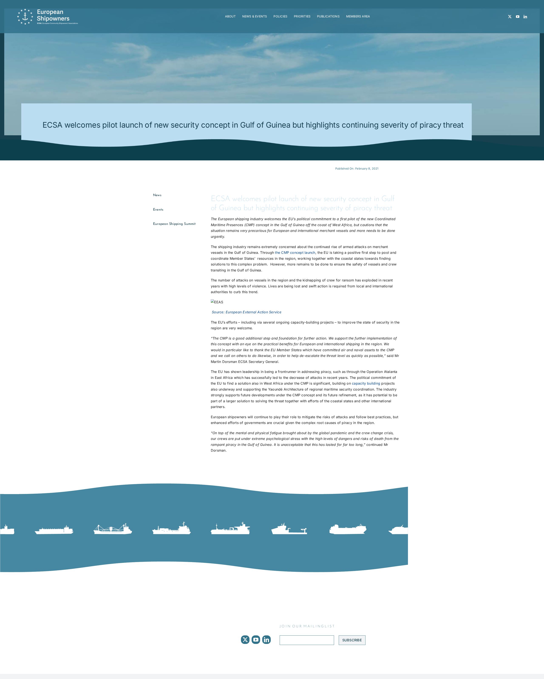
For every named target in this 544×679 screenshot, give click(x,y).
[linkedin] (525, 16)
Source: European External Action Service (246, 312)
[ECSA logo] (49, 10)
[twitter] (509, 16)
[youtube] (517, 16)
